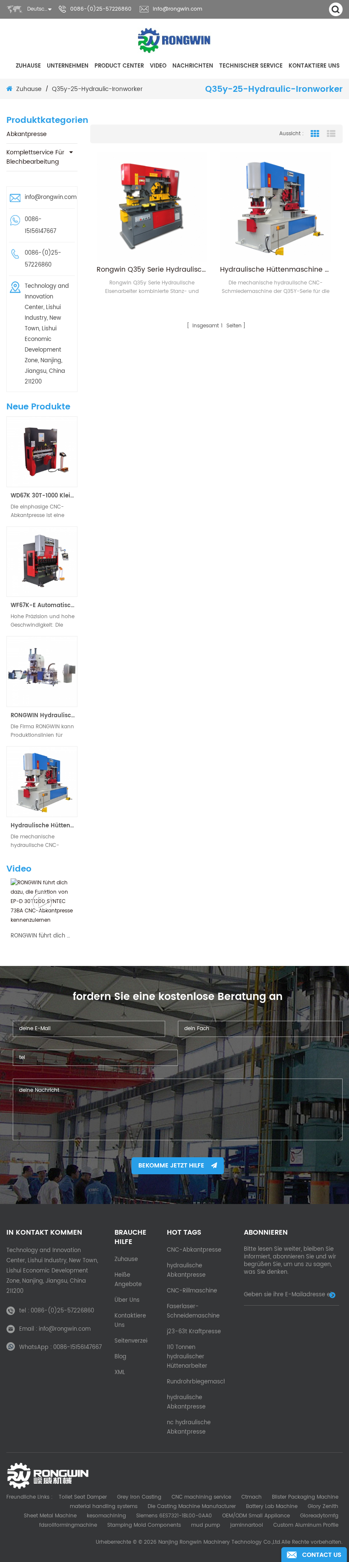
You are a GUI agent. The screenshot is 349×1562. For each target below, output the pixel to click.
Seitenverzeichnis (138, 1341)
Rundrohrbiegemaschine (201, 1381)
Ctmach (251, 1497)
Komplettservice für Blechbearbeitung (35, 157)
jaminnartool (246, 1525)
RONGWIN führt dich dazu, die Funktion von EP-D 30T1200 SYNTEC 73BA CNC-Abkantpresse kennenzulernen (42, 936)
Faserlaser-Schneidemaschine (193, 1311)
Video (158, 66)
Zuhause (28, 66)
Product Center (119, 66)
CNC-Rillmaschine (192, 1291)
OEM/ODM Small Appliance (256, 1516)
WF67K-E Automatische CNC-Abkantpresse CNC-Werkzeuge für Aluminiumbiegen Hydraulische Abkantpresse (44, 605)
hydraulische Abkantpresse (186, 1270)
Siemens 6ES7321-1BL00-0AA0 (174, 1516)
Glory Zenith (323, 1506)
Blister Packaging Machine (305, 1497)
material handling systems (103, 1506)
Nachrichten (192, 66)
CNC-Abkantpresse (194, 1250)
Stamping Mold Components (144, 1525)
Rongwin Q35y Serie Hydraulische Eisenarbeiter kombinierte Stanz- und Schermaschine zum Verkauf (152, 269)
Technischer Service (251, 66)
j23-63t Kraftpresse (194, 1331)
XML (119, 1372)
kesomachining (106, 1516)
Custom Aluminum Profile (305, 1525)
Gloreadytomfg (319, 1516)
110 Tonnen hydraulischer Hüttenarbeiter (187, 1357)
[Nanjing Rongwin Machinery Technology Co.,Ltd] (174, 40)
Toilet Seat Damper (83, 1497)
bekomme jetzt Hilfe (171, 1165)
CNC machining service (201, 1497)
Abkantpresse (26, 134)
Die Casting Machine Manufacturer (192, 1506)
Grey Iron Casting (139, 1497)
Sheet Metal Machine (50, 1516)
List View (331, 134)
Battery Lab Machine (272, 1506)
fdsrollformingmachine (68, 1525)
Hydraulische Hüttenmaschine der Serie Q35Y (44, 825)
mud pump (205, 1525)
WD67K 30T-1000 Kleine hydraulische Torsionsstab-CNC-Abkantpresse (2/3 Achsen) (44, 495)
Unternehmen (68, 66)
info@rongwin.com (177, 9)
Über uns (127, 1300)
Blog (120, 1356)
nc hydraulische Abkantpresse (189, 1427)
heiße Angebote (128, 1280)
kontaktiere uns (314, 66)
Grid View (315, 134)
